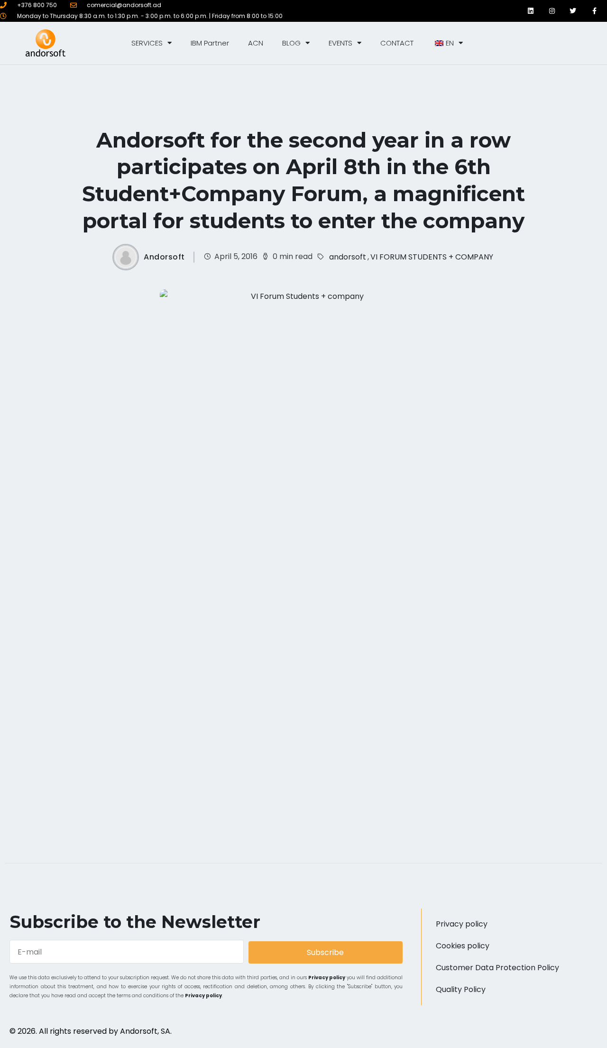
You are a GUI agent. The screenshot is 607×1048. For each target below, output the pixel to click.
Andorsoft (164, 257)
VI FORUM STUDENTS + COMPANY (431, 256)
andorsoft (347, 256)
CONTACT (397, 43)
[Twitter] (573, 10)
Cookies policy (462, 945)
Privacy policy (326, 977)
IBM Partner (210, 43)
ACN (255, 43)
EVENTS (340, 43)
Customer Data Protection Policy (497, 967)
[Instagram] (551, 10)
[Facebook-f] (594, 10)
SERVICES (147, 43)
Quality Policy (461, 989)
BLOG (291, 43)
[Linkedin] (531, 10)
